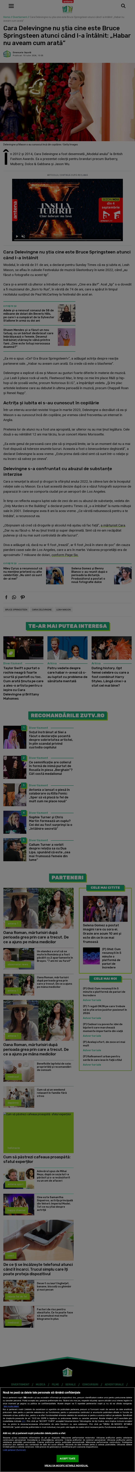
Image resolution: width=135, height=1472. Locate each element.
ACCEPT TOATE (67, 1458)
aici (23, 1421)
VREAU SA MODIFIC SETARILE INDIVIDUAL (66, 1465)
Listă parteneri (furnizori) (14, 1450)
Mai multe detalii (11, 1406)
